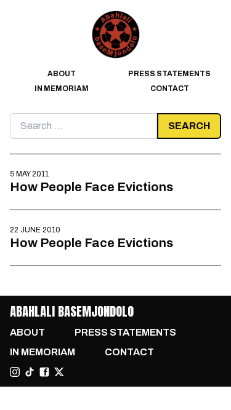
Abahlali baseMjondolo (72, 311)
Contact (169, 88)
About (61, 73)
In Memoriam (61, 88)
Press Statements (169, 73)
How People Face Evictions (91, 187)
